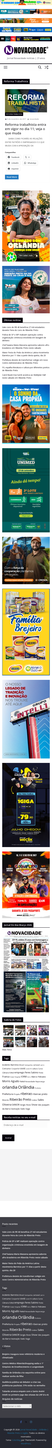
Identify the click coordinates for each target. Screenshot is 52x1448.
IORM (24, 1076)
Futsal (12, 1077)
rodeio (34, 1100)
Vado (22, 1108)
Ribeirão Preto (20, 1099)
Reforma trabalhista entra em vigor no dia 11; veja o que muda (25, 128)
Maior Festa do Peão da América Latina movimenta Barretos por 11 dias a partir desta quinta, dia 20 (24, 1267)
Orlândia (26, 1087)
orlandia (9, 1087)
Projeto (17, 1094)
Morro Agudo (10, 1081)
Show (34, 1104)
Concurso (6, 1068)
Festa (41, 1073)
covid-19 (29, 1069)
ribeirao (26, 1094)
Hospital (17, 1077)
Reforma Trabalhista (14, 114)
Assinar (8, 1137)
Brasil (21, 1065)
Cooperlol (15, 1069)
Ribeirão (5, 1100)
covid (22, 1068)
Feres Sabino (31, 1072)
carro (42, 1065)
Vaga (28, 1108)
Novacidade (30, 1081)
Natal (22, 1081)
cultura (35, 1069)
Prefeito (38, 1088)
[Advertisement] (26, 1175)
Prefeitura (7, 1094)
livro (29, 1077)
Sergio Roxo (25, 1104)
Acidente (6, 1065)
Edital (11, 1072)
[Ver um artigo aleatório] (46, 67)
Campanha (28, 1065)
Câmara (5, 1072)
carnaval (36, 1065)
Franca (5, 1076)
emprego (19, 1072)
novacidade (34, 119)
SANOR (15, 1104)
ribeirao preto (39, 1094)
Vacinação (15, 1108)
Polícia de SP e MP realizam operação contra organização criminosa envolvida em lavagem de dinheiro (24, 337)
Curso (40, 1069)
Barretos (15, 1064)
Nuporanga (40, 1081)
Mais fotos (7, 1049)
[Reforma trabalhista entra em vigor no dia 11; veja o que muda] (26, 101)
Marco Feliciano (38, 1076)
